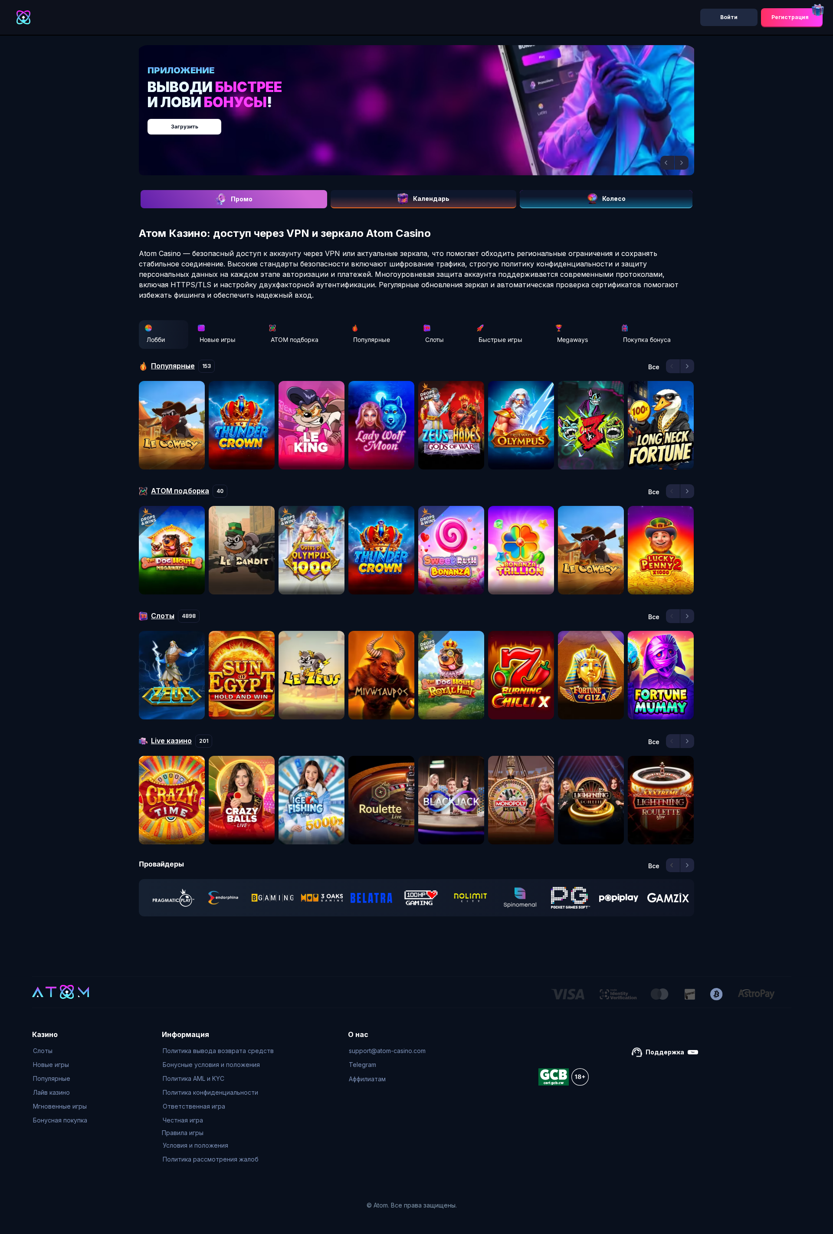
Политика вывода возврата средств (218, 1050)
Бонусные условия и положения (211, 1064)
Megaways (572, 339)
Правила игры (182, 1132)
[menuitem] (60, 1051)
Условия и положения (195, 1145)
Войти (729, 17)
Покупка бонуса (647, 339)
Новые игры (218, 339)
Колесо (614, 198)
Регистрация (790, 17)
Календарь (431, 198)
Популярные (371, 339)
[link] (173, 897)
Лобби (156, 339)
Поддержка (665, 1052)
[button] (667, 163)
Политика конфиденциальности (210, 1092)
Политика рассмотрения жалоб (211, 1159)
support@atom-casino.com (387, 1050)
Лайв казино (51, 1092)
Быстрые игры (500, 339)
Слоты (434, 339)
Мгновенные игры (60, 1106)
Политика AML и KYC (193, 1078)
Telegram (362, 1064)
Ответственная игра (194, 1106)
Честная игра (183, 1120)
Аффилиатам (367, 1079)
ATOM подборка (294, 339)
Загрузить (425, 122)
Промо (242, 199)
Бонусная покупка (60, 1120)
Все (653, 367)
